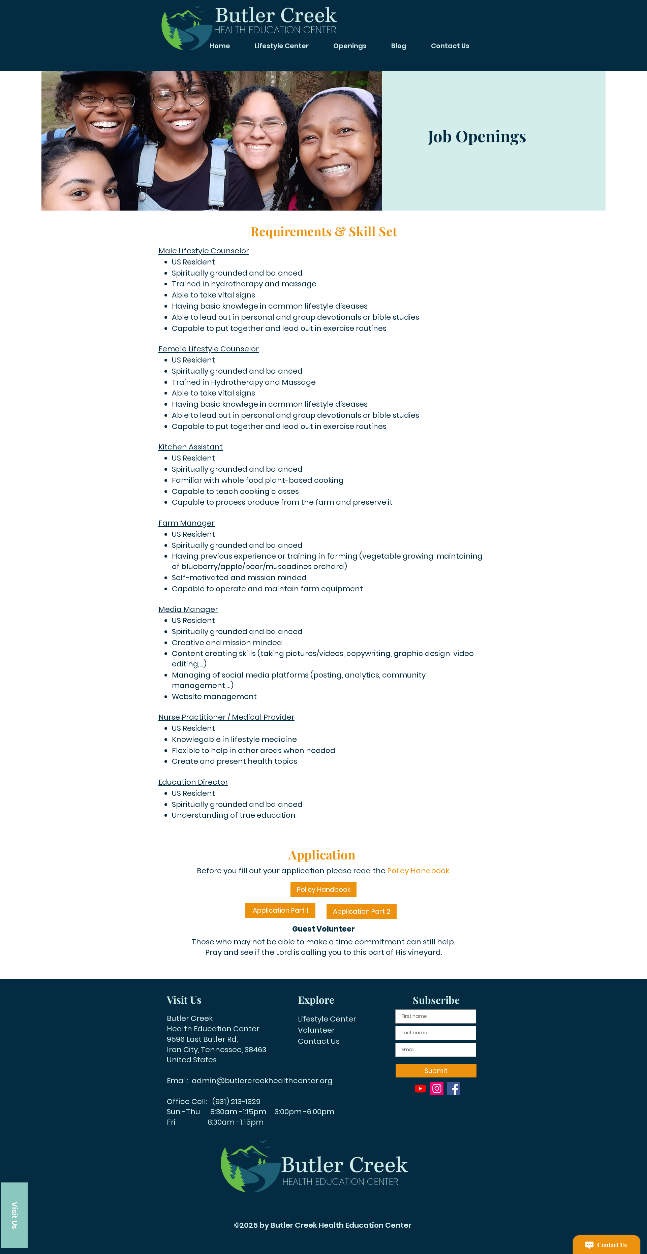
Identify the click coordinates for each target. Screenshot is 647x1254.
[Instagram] (436, 1088)
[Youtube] (420, 1088)
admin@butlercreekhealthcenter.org (262, 1080)
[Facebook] (453, 1088)
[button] (14, 1215)
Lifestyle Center (327, 1019)
